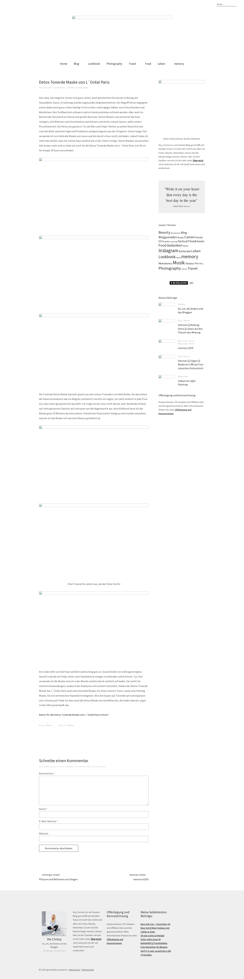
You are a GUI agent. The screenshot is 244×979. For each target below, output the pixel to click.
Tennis (184, 269)
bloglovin (179, 4)
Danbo (199, 237)
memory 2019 (185, 348)
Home (63, 64)
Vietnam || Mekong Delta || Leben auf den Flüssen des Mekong (190, 328)
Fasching (173, 241)
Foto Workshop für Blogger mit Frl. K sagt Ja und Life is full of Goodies (156, 950)
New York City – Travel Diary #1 (155, 924)
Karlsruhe (185, 251)
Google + (193, 4)
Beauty (49, 725)
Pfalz (201, 264)
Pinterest (198, 4)
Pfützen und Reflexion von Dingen (58, 877)
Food (148, 64)
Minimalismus (165, 263)
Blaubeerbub (175, 233)
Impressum (74, 969)
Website (43, 833)
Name (43, 809)
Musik (179, 263)
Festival (182, 241)
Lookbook (94, 64)
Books (180, 237)
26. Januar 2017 (45, 87)
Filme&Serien (196, 241)
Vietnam (187, 320)
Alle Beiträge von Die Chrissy (54, 950)
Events (166, 241)
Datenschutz (88, 969)
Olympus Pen (192, 263)
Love (178, 257)
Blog (76, 64)
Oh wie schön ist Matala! (152, 935)
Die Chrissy (61, 87)
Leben (161, 64)
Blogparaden (168, 237)
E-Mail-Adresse (48, 821)
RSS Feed (208, 4)
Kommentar (47, 773)
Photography (114, 64)
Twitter (203, 4)
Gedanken (174, 245)
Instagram (184, 4)
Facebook (188, 4)
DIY (161, 241)
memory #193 (139, 877)
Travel (132, 64)
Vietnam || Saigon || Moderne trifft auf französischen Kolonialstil (191, 364)
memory (179, 64)
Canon (189, 237)
